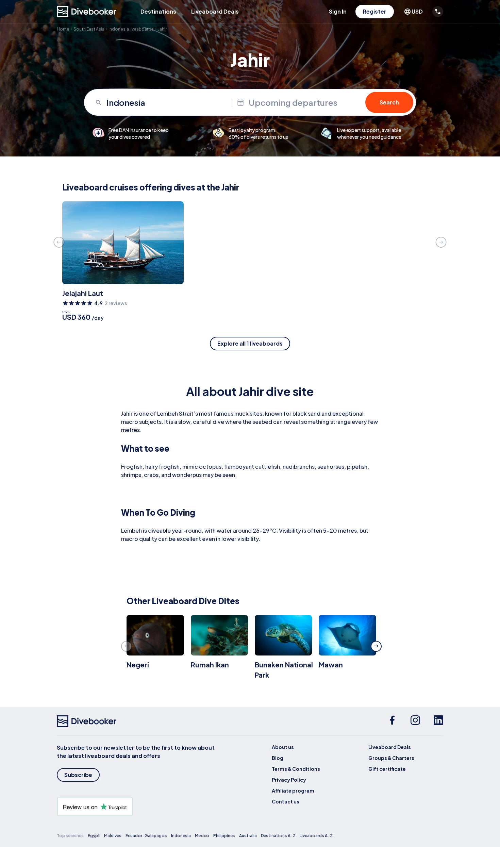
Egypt (94, 835)
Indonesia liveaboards (131, 29)
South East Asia (88, 29)
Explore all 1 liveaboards (250, 343)
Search (389, 102)
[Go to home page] (87, 11)
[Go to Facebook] (392, 721)
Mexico (202, 835)
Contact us (285, 801)
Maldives (112, 835)
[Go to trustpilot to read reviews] (137, 806)
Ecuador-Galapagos (146, 835)
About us (283, 747)
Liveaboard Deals (215, 11)
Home (63, 29)
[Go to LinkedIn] (438, 721)
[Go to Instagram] (415, 721)
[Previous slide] (58, 242)
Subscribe (78, 774)
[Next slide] (441, 242)
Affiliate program (293, 790)
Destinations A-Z (278, 835)
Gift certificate (387, 769)
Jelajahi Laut (82, 293)
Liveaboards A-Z (316, 835)
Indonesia (181, 835)
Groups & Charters (391, 758)
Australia (248, 835)
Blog (277, 758)
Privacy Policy (289, 780)
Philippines (224, 835)
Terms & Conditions (296, 769)
